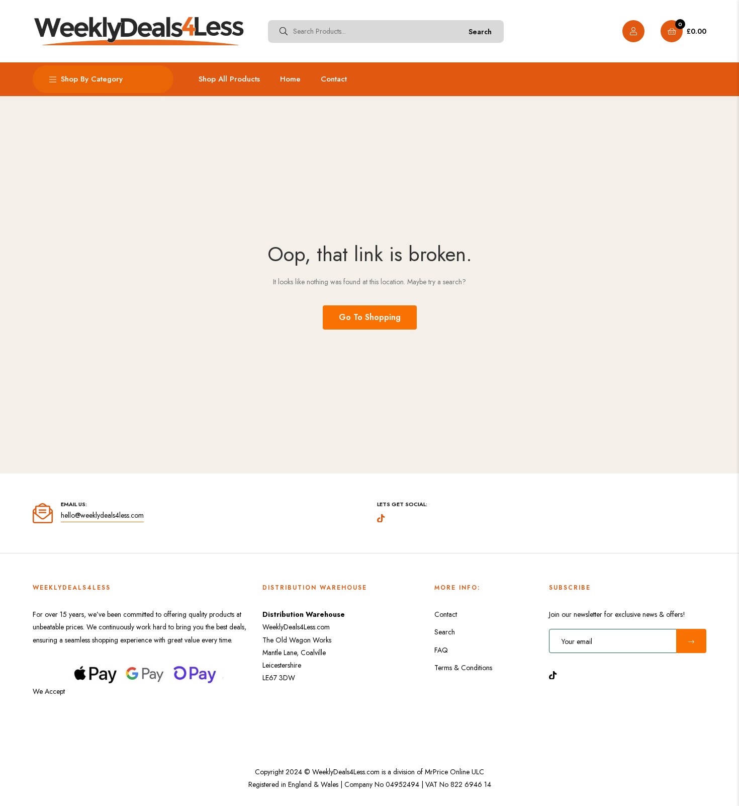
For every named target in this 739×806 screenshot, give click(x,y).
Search (480, 32)
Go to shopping (370, 317)
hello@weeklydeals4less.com (102, 515)
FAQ (441, 650)
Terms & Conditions (463, 668)
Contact (445, 614)
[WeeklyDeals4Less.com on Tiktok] (555, 674)
